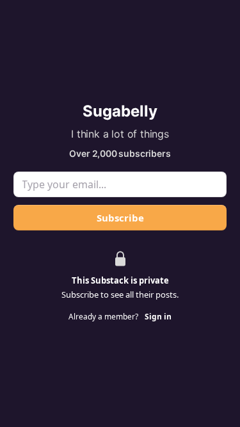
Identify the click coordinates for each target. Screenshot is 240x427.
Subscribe (120, 217)
